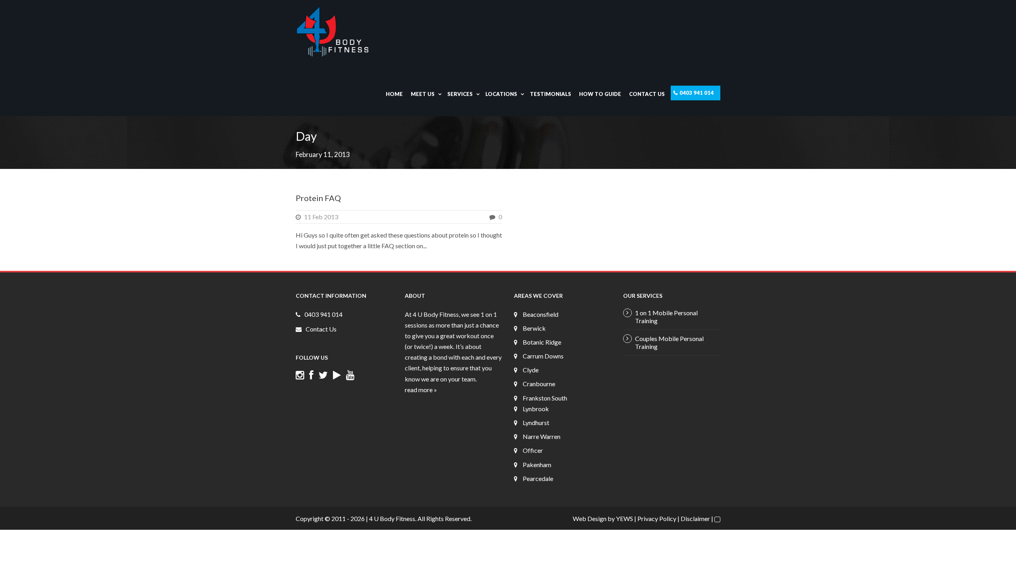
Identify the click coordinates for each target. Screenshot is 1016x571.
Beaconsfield (540, 314)
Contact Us (647, 94)
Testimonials (550, 94)
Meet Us (423, 94)
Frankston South (545, 398)
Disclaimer (695, 518)
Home (394, 94)
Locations (501, 94)
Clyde (531, 370)
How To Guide (600, 94)
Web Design (589, 518)
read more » (421, 389)
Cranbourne (539, 383)
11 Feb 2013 (321, 216)
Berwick (534, 328)
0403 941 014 (696, 93)
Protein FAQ (318, 198)
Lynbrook (536, 408)
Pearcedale (538, 478)
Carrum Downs (543, 356)
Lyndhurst (536, 422)
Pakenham (537, 464)
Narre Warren (541, 436)
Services (460, 94)
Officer (533, 450)
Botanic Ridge (542, 342)
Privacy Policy (656, 518)
